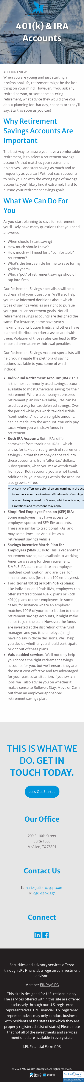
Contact (10, 62)
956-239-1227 (44, 893)
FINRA (45, 985)
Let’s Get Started (42, 791)
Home (8, 22)
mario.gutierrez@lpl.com (44, 888)
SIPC (55, 985)
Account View (15, 72)
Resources (12, 52)
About (8, 32)
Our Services (14, 42)
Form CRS (53, 1047)
